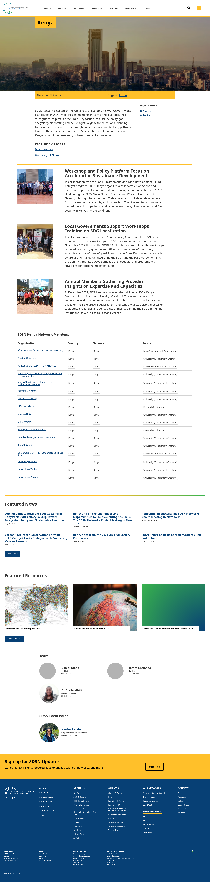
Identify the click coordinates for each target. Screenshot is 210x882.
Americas (147, 820)
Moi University (44, 149)
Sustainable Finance (116, 826)
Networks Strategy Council (154, 793)
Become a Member (151, 801)
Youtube (181, 813)
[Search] (189, 8)
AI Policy (77, 838)
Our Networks (97, 9)
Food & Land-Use (115, 805)
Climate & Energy (115, 793)
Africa (123, 95)
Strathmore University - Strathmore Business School (40, 454)
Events (147, 9)
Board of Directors (81, 805)
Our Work (62, 9)
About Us (47, 9)
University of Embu (27, 461)
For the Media (79, 830)
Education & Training (117, 801)
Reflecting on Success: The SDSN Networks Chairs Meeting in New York (171, 515)
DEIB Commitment (81, 801)
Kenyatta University (27, 390)
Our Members (149, 797)
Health (111, 818)
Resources (114, 9)
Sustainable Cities (115, 822)
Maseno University (27, 414)
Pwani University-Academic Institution (37, 437)
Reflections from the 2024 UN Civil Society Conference (101, 536)
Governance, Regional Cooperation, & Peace (117, 809)
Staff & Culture (80, 797)
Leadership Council (81, 809)
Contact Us (78, 826)
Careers (77, 822)
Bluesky (181, 793)
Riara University (25, 445)
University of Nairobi (48, 155)
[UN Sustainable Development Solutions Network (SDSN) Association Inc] (199, 855)
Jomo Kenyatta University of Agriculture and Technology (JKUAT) (40, 374)
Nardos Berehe (71, 729)
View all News (12, 554)
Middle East (148, 832)
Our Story (78, 793)
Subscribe (154, 766)
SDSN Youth (148, 805)
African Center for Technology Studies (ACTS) (40, 350)
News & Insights (131, 9)
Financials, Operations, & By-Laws (85, 813)
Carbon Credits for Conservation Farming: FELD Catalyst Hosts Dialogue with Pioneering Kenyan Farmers (36, 538)
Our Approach (78, 9)
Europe (146, 828)
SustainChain (183, 805)
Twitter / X (182, 809)
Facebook (182, 797)
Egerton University (27, 358)
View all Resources (14, 639)
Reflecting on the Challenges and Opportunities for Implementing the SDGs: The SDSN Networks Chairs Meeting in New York (102, 518)
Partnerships (79, 818)
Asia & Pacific (148, 824)
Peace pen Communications (32, 429)
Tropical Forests (114, 830)
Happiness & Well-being (118, 814)
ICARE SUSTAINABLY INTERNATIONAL (37, 365)
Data (110, 797)
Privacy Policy (79, 834)
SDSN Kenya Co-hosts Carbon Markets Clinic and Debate (171, 536)
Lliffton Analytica (26, 406)
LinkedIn (181, 801)
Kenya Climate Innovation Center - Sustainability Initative (35, 383)
